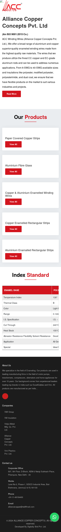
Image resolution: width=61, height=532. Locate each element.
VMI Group (9, 411)
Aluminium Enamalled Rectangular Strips (29, 250)
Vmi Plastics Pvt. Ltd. (9, 452)
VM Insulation (10, 417)
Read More (11, 93)
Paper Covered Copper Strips (22, 138)
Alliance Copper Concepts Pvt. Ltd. (8, 440)
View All (13, 144)
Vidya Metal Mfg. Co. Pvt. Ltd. (10, 426)
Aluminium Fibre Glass (18, 165)
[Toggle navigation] (57, 4)
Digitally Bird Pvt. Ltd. (36, 526)
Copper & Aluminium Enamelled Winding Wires (29, 194)
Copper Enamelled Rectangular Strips (27, 223)
